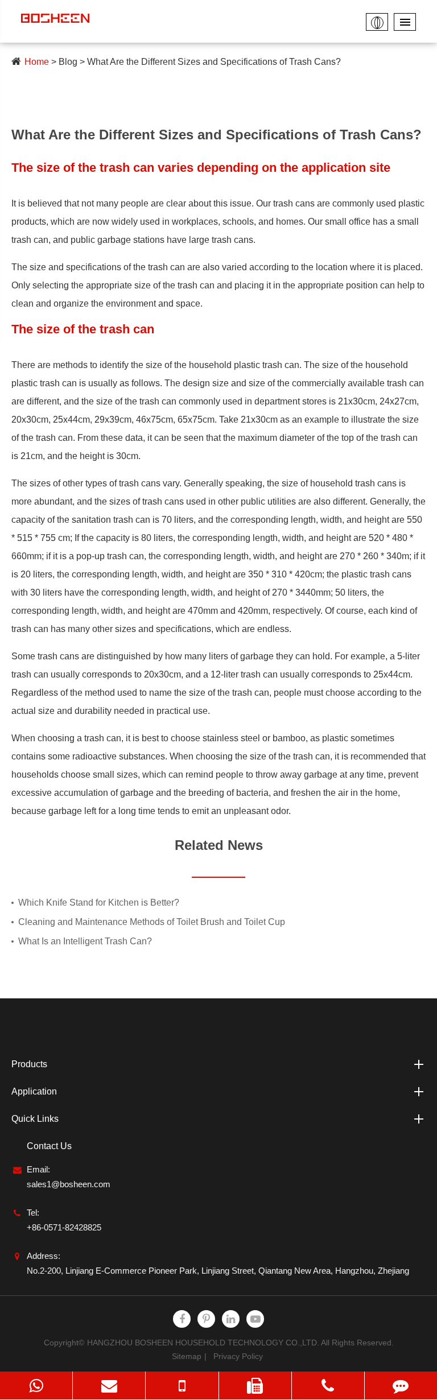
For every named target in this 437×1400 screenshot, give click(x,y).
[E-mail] (109, 1385)
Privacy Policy (238, 1356)
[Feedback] (401, 1385)
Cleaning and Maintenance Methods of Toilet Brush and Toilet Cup (151, 922)
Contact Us (49, 1146)
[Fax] (255, 1385)
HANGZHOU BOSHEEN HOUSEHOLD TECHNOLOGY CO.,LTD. (203, 1342)
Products (29, 1064)
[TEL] (182, 1385)
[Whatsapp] (36, 1385)
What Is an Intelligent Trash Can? (85, 941)
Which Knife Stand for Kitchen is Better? (98, 902)
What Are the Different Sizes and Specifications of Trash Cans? (214, 62)
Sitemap (186, 1356)
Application (34, 1091)
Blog (68, 62)
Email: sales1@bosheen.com (68, 1176)
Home (36, 62)
